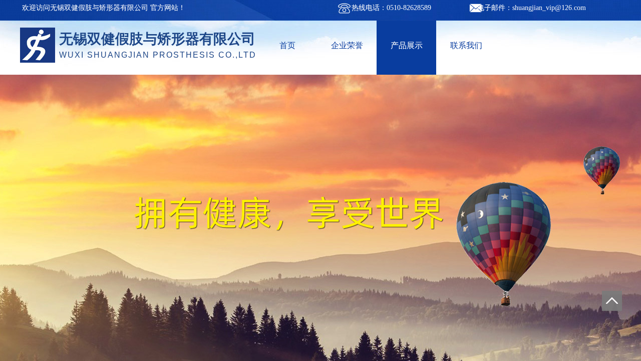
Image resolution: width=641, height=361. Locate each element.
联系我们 (466, 45)
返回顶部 (612, 301)
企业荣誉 (347, 45)
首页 (287, 45)
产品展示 (407, 45)
